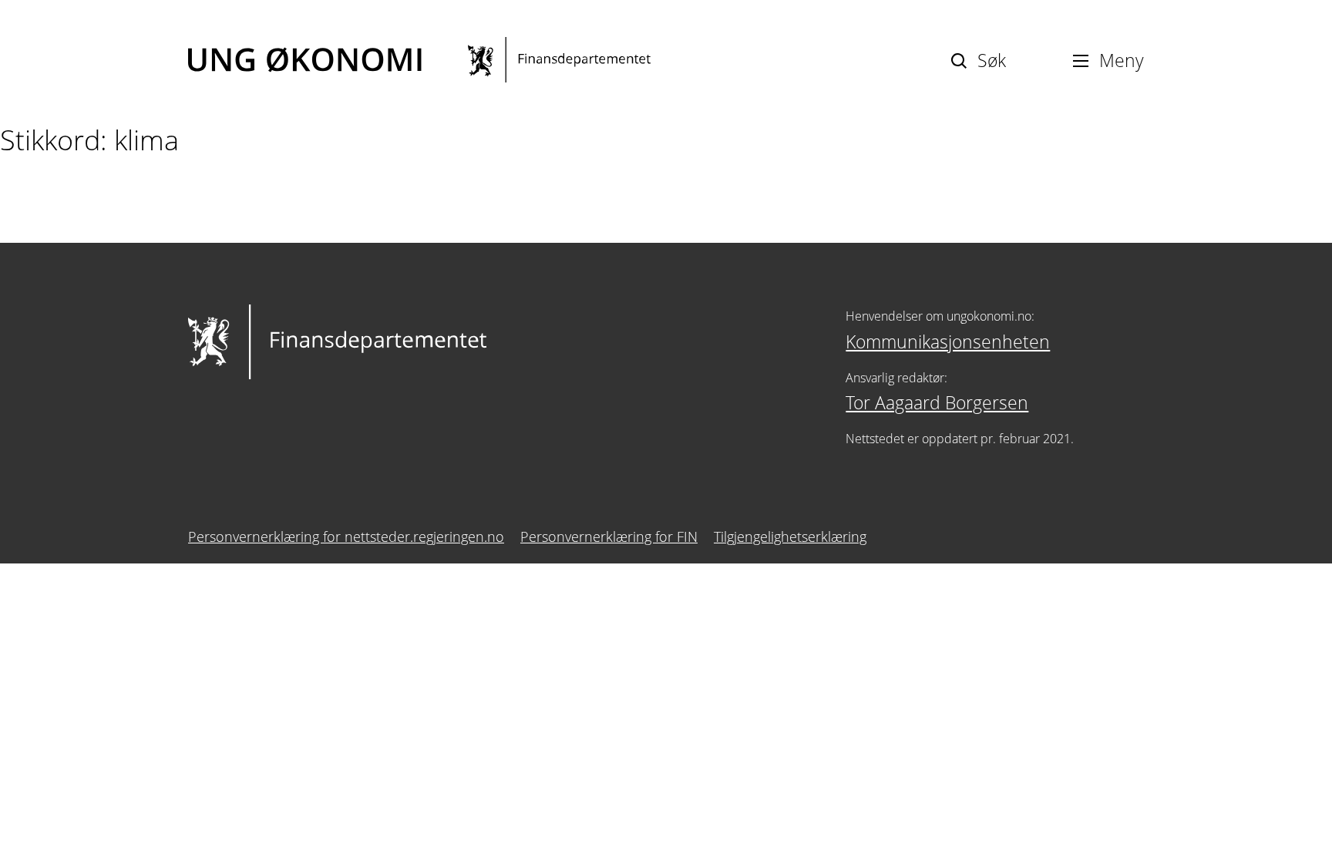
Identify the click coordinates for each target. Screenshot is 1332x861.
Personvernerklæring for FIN (609, 536)
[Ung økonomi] (419, 59)
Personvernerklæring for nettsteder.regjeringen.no (346, 536)
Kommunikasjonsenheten (948, 341)
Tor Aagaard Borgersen (937, 402)
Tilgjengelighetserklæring (790, 536)
